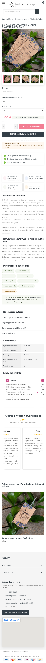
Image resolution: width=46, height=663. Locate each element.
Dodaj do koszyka (31, 127)
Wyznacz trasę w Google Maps (16, 612)
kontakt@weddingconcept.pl (15, 596)
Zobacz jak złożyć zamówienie (23, 134)
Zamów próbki (15, 139)
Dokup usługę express (30, 139)
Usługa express (10, 291)
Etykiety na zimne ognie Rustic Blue (17, 538)
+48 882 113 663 (11, 592)
